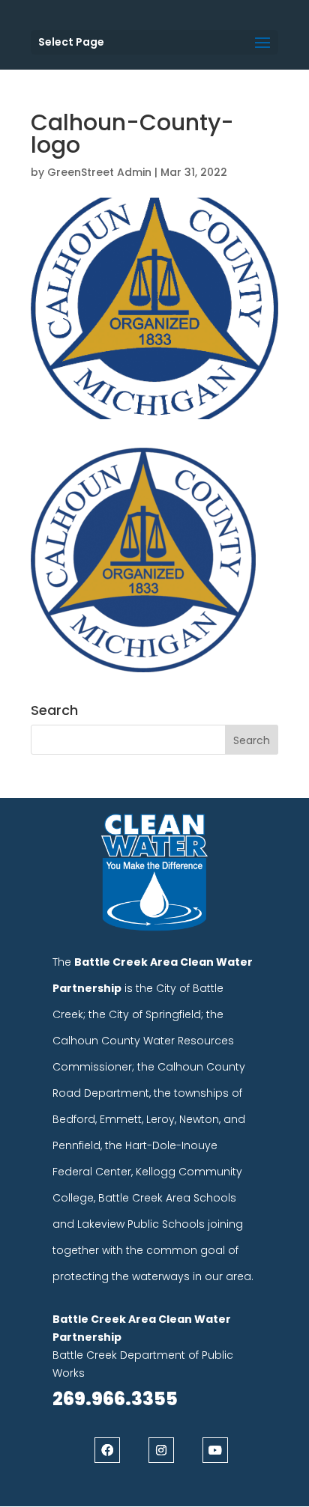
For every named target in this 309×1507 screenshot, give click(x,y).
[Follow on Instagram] (161, 1450)
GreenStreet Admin (99, 172)
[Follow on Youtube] (215, 1450)
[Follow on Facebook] (107, 1450)
